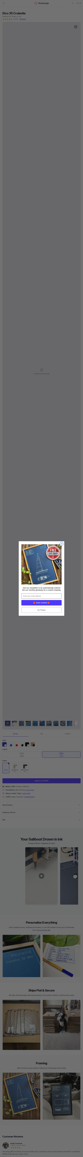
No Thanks (41, 610)
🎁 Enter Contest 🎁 (41, 603)
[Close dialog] (61, 544)
